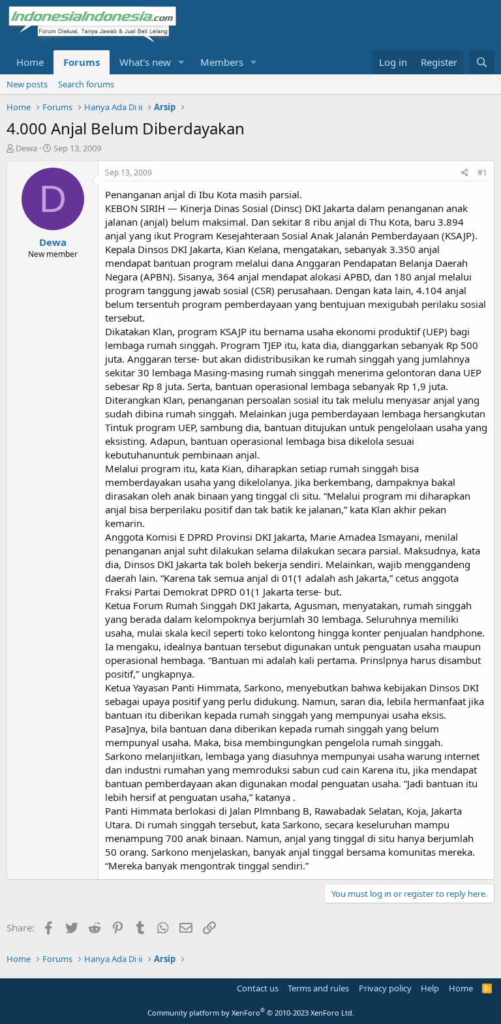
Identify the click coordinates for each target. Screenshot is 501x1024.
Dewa (26, 148)
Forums (81, 61)
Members (221, 61)
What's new (145, 61)
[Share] (465, 173)
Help (430, 988)
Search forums (86, 84)
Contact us (258, 988)
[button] (181, 62)
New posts (27, 84)
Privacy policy (385, 988)
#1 (482, 172)
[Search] (481, 62)
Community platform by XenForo (250, 1012)
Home (30, 61)
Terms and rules (318, 988)
